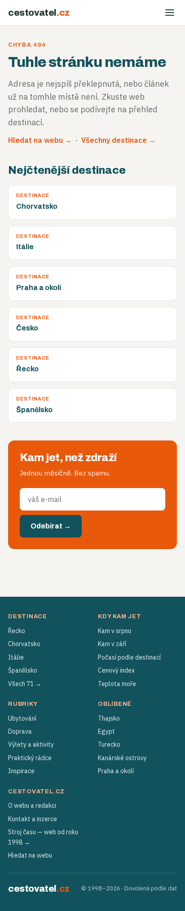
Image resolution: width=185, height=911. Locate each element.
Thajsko (109, 718)
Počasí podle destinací (129, 657)
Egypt (106, 731)
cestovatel (39, 13)
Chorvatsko (24, 644)
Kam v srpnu (114, 631)
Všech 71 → (24, 684)
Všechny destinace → (118, 140)
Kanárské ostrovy (122, 758)
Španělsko (22, 670)
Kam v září (112, 644)
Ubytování (22, 718)
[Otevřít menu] (170, 12)
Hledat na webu (30, 855)
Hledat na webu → (40, 140)
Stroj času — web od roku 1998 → (43, 837)
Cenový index (116, 670)
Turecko (109, 744)
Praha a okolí (116, 771)
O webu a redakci (32, 805)
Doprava (20, 731)
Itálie (16, 657)
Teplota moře (117, 684)
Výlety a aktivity (31, 744)
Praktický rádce (30, 758)
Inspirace (21, 771)
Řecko (16, 631)
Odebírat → (51, 526)
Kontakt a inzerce (32, 819)
